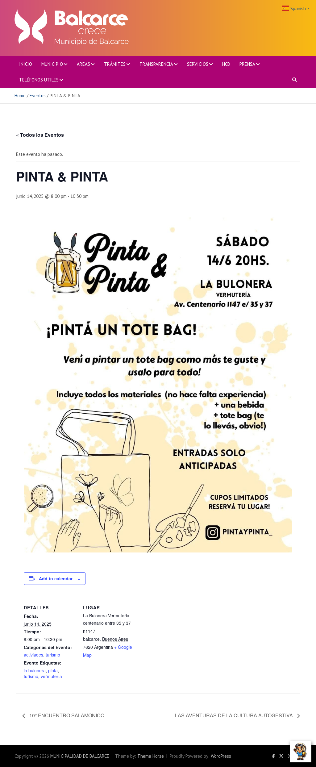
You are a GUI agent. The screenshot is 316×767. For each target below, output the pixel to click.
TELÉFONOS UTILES (39, 80)
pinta (53, 670)
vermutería (51, 676)
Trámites (115, 64)
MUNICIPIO (52, 64)
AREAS (83, 64)
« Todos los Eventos (40, 134)
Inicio (25, 64)
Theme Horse (150, 756)
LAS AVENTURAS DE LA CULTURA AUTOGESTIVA (234, 715)
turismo (53, 655)
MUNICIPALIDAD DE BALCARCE (79, 756)
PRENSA (247, 64)
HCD (226, 64)
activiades (33, 655)
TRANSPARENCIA (156, 64)
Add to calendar (56, 578)
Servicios (197, 64)
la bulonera (35, 670)
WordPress (221, 756)
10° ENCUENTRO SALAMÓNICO (66, 715)
